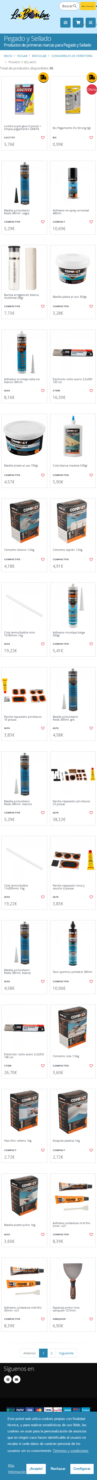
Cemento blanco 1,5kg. (19, 549)
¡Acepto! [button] (36, 1469)
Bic (55, 137)
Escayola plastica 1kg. (66, 1140)
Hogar (22, 56)
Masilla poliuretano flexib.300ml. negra (17, 212)
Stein (56, 390)
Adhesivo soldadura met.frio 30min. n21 (23, 1309)
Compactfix (12, 221)
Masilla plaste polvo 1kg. (20, 1225)
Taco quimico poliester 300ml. (73, 972)
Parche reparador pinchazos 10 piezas (22, 718)
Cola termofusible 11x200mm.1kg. (16, 887)
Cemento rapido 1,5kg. (68, 549)
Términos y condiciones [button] (70, 1451)
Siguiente (66, 1353)
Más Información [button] (17, 1469)
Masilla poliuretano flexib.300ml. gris (65, 718)
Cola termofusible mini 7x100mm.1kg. (19, 634)
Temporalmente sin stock (24, 914)
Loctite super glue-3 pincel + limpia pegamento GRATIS (22, 128)
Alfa (7, 390)
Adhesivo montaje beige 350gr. (69, 634)
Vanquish (59, 1319)
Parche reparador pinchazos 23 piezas (71, 803)
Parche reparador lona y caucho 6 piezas (69, 887)
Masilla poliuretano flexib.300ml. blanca (17, 972)
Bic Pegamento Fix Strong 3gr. (72, 128)
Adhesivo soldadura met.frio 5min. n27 (71, 1225)
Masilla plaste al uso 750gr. (21, 465)
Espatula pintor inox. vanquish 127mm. (66, 1309)
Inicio (8, 56)
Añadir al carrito (26, 154)
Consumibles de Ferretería (71, 56)
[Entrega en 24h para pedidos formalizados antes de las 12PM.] (43, 77)
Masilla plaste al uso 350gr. (70, 296)
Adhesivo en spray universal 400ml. (71, 212)
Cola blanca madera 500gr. (70, 465)
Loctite (9, 137)
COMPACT (59, 221)
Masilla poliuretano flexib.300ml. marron (18, 803)
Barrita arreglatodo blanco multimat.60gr (21, 297)
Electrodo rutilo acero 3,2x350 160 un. (24, 1056)
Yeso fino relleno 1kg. (18, 1140)
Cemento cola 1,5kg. (66, 1056)
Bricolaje (39, 56)
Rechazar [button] (58, 1469)
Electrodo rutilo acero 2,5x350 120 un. (73, 381)
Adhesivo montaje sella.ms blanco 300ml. (22, 381)
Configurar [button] (82, 1469)
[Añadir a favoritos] (42, 137)
